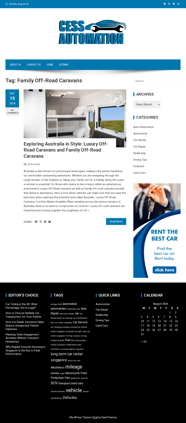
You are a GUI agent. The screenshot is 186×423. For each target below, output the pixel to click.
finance (61, 340)
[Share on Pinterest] (45, 221)
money (55, 373)
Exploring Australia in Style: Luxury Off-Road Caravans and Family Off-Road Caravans (66, 150)
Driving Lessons (73, 336)
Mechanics (57, 367)
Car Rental (139, 140)
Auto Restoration (143, 127)
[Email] (49, 221)
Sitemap (64, 64)
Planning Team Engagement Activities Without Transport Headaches (22, 338)
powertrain (75, 378)
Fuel (67, 340)
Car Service (80, 322)
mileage (73, 367)
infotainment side (73, 345)
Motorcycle (72, 373)
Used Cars (139, 172)
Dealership (139, 153)
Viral (95, 417)
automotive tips (73, 309)
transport (64, 383)
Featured (138, 166)
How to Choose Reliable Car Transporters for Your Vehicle (23, 314)
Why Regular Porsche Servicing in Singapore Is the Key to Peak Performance (25, 350)
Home (50, 64)
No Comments (13, 111)
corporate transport (74, 331)
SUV (54, 383)
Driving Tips (140, 159)
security (84, 378)
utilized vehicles (58, 391)
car (77, 313)
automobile (70, 304)
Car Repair (139, 146)
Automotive (34, 164)
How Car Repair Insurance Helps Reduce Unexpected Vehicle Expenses (25, 325)
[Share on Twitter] (40, 221)
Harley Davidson (58, 345)
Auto (60, 304)
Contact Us (34, 64)
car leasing (67, 318)
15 (170, 321)
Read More (116, 221)
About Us (15, 64)
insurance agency (68, 349)
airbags (54, 304)
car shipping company (60, 327)
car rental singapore (63, 322)
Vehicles (70, 397)
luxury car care (74, 360)
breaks (71, 314)
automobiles (58, 308)
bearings (63, 314)
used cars (77, 383)
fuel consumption (78, 340)
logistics (80, 349)
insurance (55, 349)
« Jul (143, 341)
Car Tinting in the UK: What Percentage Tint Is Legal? (21, 306)
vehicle (74, 390)
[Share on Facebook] (36, 221)
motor (62, 373)
